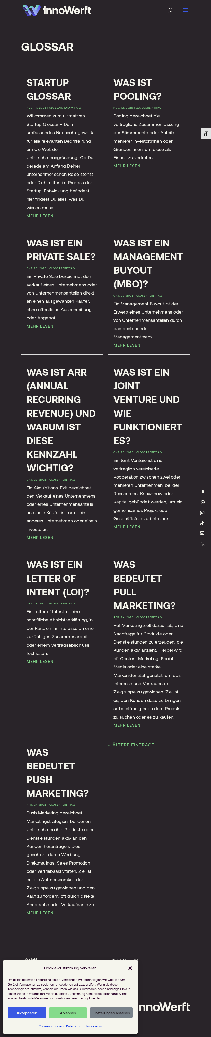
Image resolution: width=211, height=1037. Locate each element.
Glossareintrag (148, 107)
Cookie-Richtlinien (51, 1026)
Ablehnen (68, 1013)
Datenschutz (75, 1026)
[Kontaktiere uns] (202, 533)
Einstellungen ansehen (111, 1013)
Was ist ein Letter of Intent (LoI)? (58, 577)
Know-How (73, 107)
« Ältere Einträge (131, 744)
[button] (130, 967)
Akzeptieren (27, 1013)
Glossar (55, 107)
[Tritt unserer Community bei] (202, 502)
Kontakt (31, 959)
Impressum (94, 1026)
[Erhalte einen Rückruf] (202, 544)
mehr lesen (40, 215)
